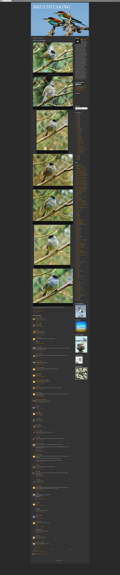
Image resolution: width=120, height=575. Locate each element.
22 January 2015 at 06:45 (40, 476)
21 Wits (37, 412)
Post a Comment (37, 547)
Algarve (77, 165)
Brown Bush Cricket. (80, 143)
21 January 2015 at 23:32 (40, 421)
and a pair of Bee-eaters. (80, 196)
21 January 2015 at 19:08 (40, 357)
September (79, 131)
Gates (78, 144)
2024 (77, 117)
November (79, 128)
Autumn (77, 211)
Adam (37, 405)
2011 (77, 159)
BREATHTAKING (51, 7)
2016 (77, 126)
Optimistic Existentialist (40, 399)
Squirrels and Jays (79, 290)
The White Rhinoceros (80, 295)
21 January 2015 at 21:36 (40, 396)
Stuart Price (38, 430)
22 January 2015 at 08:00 (40, 482)
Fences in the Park (80, 140)
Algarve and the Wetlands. (80, 189)
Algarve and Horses (79, 171)
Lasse (37, 479)
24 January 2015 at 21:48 (40, 532)
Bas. (36, 465)
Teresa (37, 418)
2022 (77, 120)
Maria (37, 535)
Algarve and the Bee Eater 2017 (81, 175)
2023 (77, 118)
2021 (77, 121)
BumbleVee (38, 317)
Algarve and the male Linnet (81, 183)
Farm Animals (78, 237)
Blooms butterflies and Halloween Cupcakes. (80, 224)
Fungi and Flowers (79, 251)
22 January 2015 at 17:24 (40, 505)
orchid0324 (38, 454)
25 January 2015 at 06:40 (40, 538)
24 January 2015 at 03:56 (40, 526)
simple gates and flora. (80, 282)
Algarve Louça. (78, 194)
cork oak (77, 233)
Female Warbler (80, 141)
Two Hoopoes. (78, 300)
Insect (77, 258)
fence (77, 238)
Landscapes (78, 263)
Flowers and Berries (79, 243)
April (78, 133)
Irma (36, 493)
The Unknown (78, 294)
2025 (77, 115)
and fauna (78, 198)
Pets (77, 277)
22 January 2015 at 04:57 (40, 451)
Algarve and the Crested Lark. (81, 178)
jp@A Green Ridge (39, 367)
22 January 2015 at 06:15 (40, 461)
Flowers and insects (79, 246)
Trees (77, 299)
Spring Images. (78, 287)
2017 (77, 124)
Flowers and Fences (79, 244)
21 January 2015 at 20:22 (40, 376)
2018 (77, 123)
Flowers (77, 242)
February (79, 136)
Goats (77, 253)
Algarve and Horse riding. (80, 170)
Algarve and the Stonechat (80, 187)
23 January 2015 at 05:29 (40, 511)
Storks (77, 291)
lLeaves (77, 266)
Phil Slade (37, 392)
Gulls (77, 256)
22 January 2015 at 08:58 (40, 499)
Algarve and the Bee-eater (80, 177)
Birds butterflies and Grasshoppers (79, 222)
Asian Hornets (78, 209)
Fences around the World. (80, 239)
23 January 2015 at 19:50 (40, 517)
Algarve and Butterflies (80, 166)
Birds (36, 312)
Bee (77, 212)
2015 (77, 127)
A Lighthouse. (78, 164)
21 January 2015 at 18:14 (40, 333)
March (78, 134)
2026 (77, 114)
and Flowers (78, 199)
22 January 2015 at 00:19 (40, 427)
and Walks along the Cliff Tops (81, 204)
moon (77, 272)
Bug (77, 225)
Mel (77, 267)
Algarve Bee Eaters (79, 190)
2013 (77, 156)
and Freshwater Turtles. (80, 200)
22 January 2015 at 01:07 (40, 433)
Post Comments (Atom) (41, 551)
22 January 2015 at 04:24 (40, 439)
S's (76, 280)
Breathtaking (84, 39)
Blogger (62, 560)
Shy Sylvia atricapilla (80, 146)
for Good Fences (79, 247)
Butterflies (78, 228)
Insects (77, 260)
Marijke (37, 471)
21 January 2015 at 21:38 (40, 402)
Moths (77, 273)
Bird (77, 217)
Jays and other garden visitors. (81, 261)
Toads (77, 298)
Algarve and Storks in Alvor (80, 174)
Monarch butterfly (79, 271)
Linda (37, 386)
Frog (77, 248)
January (78, 137)
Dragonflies (78, 235)
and (77, 195)
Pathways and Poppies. (80, 276)
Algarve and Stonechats (80, 172)
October (78, 130)
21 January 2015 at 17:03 (40, 320)
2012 (77, 158)
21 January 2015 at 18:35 (40, 343)
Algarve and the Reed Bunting (81, 184)
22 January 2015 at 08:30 (40, 489)
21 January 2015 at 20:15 (40, 364)
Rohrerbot (37, 346)
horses (77, 257)
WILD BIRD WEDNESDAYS (38, 308)
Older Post (69, 549)
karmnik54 (37, 515)
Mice (77, 268)
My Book (77, 275)
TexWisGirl (37, 323)
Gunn (37, 502)
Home (52, 549)
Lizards (77, 264)
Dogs (77, 234)
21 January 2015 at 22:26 (40, 408)
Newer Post (35, 549)
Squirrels (77, 289)
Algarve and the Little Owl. (80, 182)
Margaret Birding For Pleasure (41, 379)
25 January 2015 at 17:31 (40, 544)
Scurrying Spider (80, 147)
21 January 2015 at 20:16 (40, 370)
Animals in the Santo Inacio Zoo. (81, 207)
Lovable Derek (38, 443)
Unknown (37, 337)
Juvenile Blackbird (80, 151)
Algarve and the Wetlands (80, 188)
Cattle (77, 230)
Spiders (77, 286)
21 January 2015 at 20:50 (40, 382)
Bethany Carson (38, 542)
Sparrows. (78, 285)
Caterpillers (78, 229)
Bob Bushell (38, 361)
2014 (77, 155)
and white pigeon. (79, 206)
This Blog (77, 296)
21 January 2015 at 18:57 (40, 350)
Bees (77, 213)
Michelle (37, 424)
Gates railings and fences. (80, 252)
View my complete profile (79, 79)
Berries (77, 216)
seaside (77, 281)
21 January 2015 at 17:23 (40, 326)
